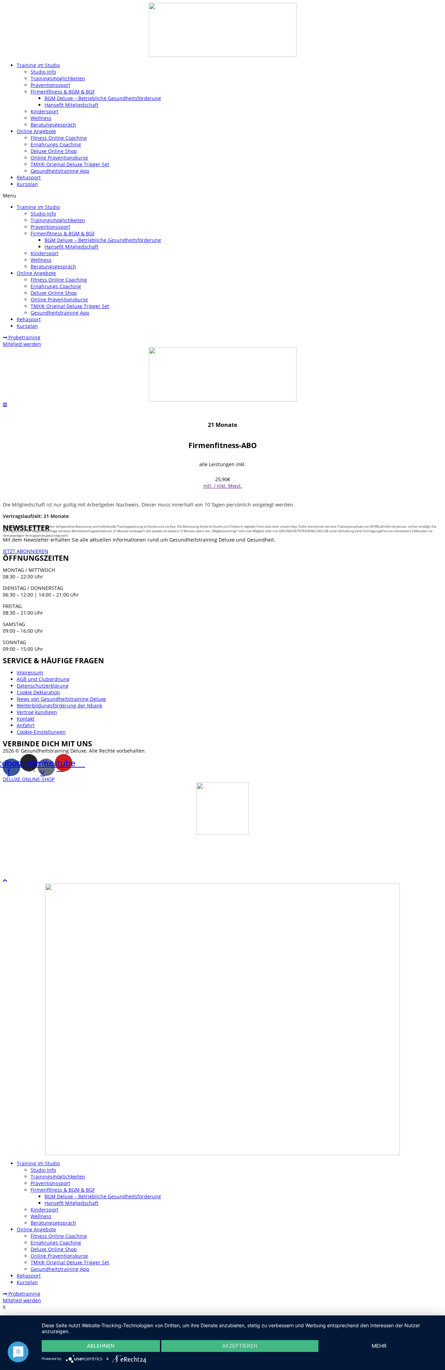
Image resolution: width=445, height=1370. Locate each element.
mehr (379, 1346)
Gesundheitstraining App (60, 171)
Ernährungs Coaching (56, 144)
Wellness (41, 118)
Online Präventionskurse (59, 157)
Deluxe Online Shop (54, 151)
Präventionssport (50, 85)
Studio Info (43, 71)
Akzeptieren (239, 1346)
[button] (222, 195)
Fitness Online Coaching (59, 138)
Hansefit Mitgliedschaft (71, 105)
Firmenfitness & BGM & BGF (63, 91)
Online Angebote (36, 131)
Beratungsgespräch (53, 124)
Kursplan (27, 184)
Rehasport (29, 177)
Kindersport (44, 111)
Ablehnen (100, 1346)
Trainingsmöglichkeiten (58, 78)
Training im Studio (38, 65)
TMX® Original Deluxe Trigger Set (70, 164)
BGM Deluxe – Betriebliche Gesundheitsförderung (102, 98)
